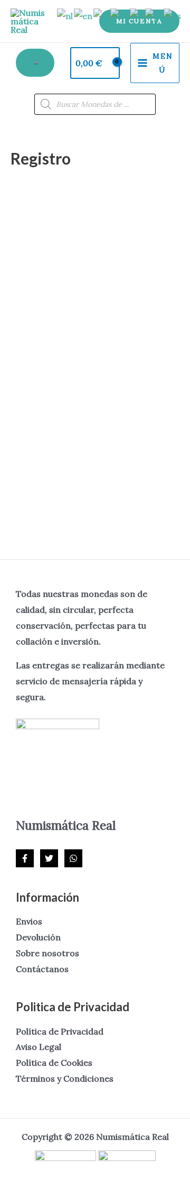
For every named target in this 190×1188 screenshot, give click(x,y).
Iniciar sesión (138, 497)
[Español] (173, 15)
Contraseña (37, 388)
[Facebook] (25, 858)
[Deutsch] (120, 15)
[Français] (101, 15)
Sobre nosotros (47, 953)
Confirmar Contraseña (58, 436)
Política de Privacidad (59, 1031)
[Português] (154, 15)
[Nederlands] (65, 15)
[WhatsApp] (73, 858)
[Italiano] (137, 15)
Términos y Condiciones (64, 1078)
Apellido (30, 292)
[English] (83, 15)
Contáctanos (42, 969)
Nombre (30, 244)
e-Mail (27, 340)
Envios (29, 921)
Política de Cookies (54, 1062)
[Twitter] (49, 858)
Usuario (29, 196)
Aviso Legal (38, 1046)
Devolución (38, 937)
